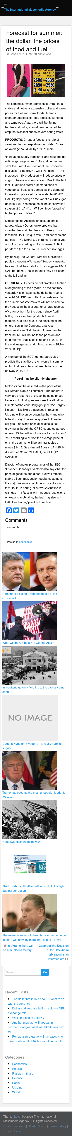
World (16, 1092)
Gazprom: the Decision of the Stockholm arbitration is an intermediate (54, 952)
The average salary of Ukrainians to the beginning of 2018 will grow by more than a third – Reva (35, 937)
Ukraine (17, 1087)
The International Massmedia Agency (30, 9)
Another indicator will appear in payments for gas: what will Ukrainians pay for (36, 1027)
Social (16, 1083)
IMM (30, 54)
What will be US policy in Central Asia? (28, 642)
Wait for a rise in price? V (28, 1018)
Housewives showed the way (21, 841)
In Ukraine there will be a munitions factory (18, 947)
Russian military (22, 1073)
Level (17, 1116)
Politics (17, 1068)
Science (17, 1078)
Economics (44, 54)
